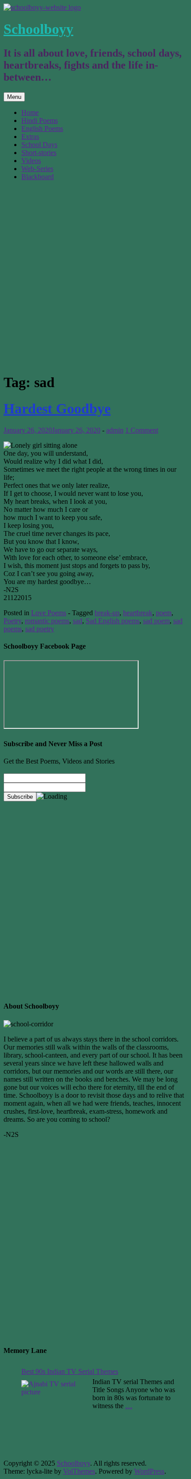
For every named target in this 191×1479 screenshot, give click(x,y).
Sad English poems (112, 621)
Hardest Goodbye (57, 408)
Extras (30, 136)
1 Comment (141, 430)
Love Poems (48, 613)
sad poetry (39, 629)
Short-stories (38, 152)
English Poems (42, 128)
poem (163, 613)
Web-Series (37, 168)
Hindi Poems (39, 120)
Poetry (12, 621)
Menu (14, 97)
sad (77, 621)
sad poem (156, 621)
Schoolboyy (38, 29)
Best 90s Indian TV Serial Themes (69, 1371)
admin (114, 430)
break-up (107, 613)
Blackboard (37, 176)
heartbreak (137, 613)
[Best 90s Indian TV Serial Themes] (54, 1414)
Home (30, 112)
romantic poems (47, 621)
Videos (31, 160)
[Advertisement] (95, 276)
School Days (39, 144)
